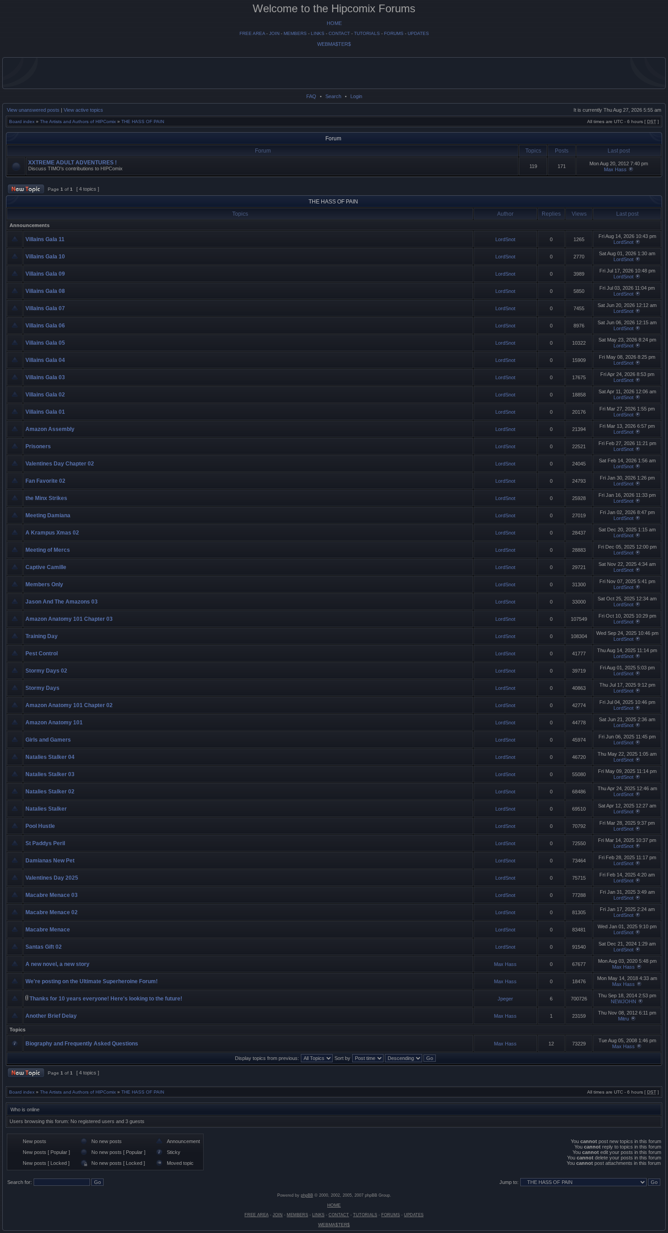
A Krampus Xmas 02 (52, 533)
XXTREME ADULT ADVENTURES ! (72, 162)
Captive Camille (45, 567)
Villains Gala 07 (45, 308)
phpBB (307, 1195)
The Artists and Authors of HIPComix (78, 121)
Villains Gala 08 (45, 291)
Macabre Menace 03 (51, 895)
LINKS (317, 33)
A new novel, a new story (57, 964)
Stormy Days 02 (46, 671)
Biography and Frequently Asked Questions (81, 1043)
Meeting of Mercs (47, 550)
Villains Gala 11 (45, 239)
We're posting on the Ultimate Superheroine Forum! (91, 981)
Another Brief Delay (51, 1016)
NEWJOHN (623, 1001)
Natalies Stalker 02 (50, 791)
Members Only (44, 584)
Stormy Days (42, 688)
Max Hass (615, 169)
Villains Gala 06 (45, 325)
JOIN (274, 33)
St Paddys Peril (45, 843)
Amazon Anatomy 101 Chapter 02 (69, 705)
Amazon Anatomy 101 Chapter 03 (69, 619)
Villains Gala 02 (45, 394)
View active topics (83, 110)
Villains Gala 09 (45, 274)
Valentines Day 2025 (51, 878)
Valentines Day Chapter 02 (59, 464)
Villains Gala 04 (45, 360)
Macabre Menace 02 (51, 912)
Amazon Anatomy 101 (54, 722)
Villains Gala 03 (45, 377)
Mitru (623, 1018)
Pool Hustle (40, 826)
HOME (334, 23)
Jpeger (505, 998)
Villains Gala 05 (45, 343)
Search (333, 96)
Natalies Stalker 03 (50, 774)
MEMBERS (295, 33)
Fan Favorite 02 (45, 481)
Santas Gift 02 (43, 947)
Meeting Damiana (47, 515)
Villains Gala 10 (45, 256)
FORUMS (394, 33)
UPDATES (418, 33)
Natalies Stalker (46, 809)
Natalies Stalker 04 (50, 757)
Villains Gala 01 (45, 412)
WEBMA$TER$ (334, 44)
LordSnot (505, 239)
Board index (22, 121)
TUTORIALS (367, 33)
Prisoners (38, 446)
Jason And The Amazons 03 (61, 602)
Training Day (41, 636)
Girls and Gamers (48, 740)
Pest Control (41, 653)
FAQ (311, 96)
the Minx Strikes (46, 498)
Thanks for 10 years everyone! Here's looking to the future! (106, 998)
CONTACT (339, 33)
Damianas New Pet (50, 860)
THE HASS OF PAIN (142, 121)
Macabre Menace (47, 929)
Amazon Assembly (50, 429)
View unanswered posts (33, 110)
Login (356, 96)
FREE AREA (252, 33)
